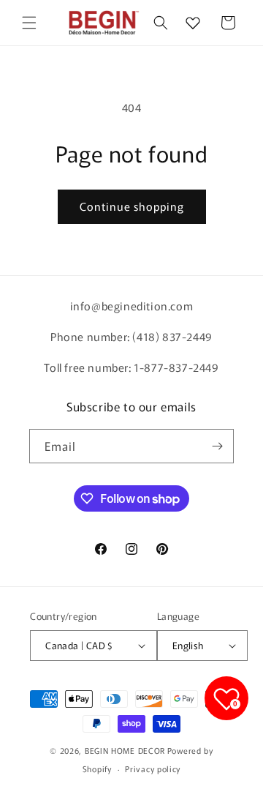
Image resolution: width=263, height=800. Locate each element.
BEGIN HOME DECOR (125, 750)
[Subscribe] (217, 446)
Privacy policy (152, 768)
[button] (29, 23)
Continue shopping (132, 206)
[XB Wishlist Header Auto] (193, 23)
